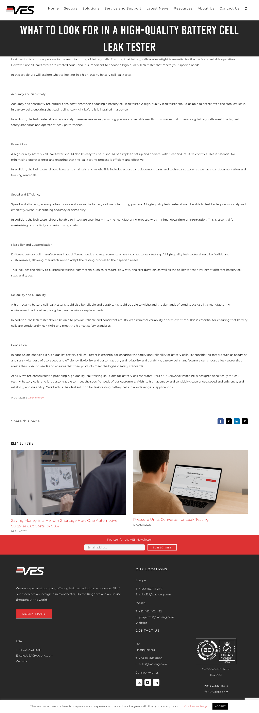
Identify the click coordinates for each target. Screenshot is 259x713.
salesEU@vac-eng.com (155, 594)
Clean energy (36, 397)
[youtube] (147, 682)
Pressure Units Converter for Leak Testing (171, 519)
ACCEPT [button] (220, 706)
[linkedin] (156, 682)
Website (141, 623)
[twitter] (139, 682)
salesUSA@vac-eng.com (36, 655)
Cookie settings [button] (195, 706)
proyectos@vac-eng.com (156, 617)
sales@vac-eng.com (153, 664)
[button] (246, 8)
